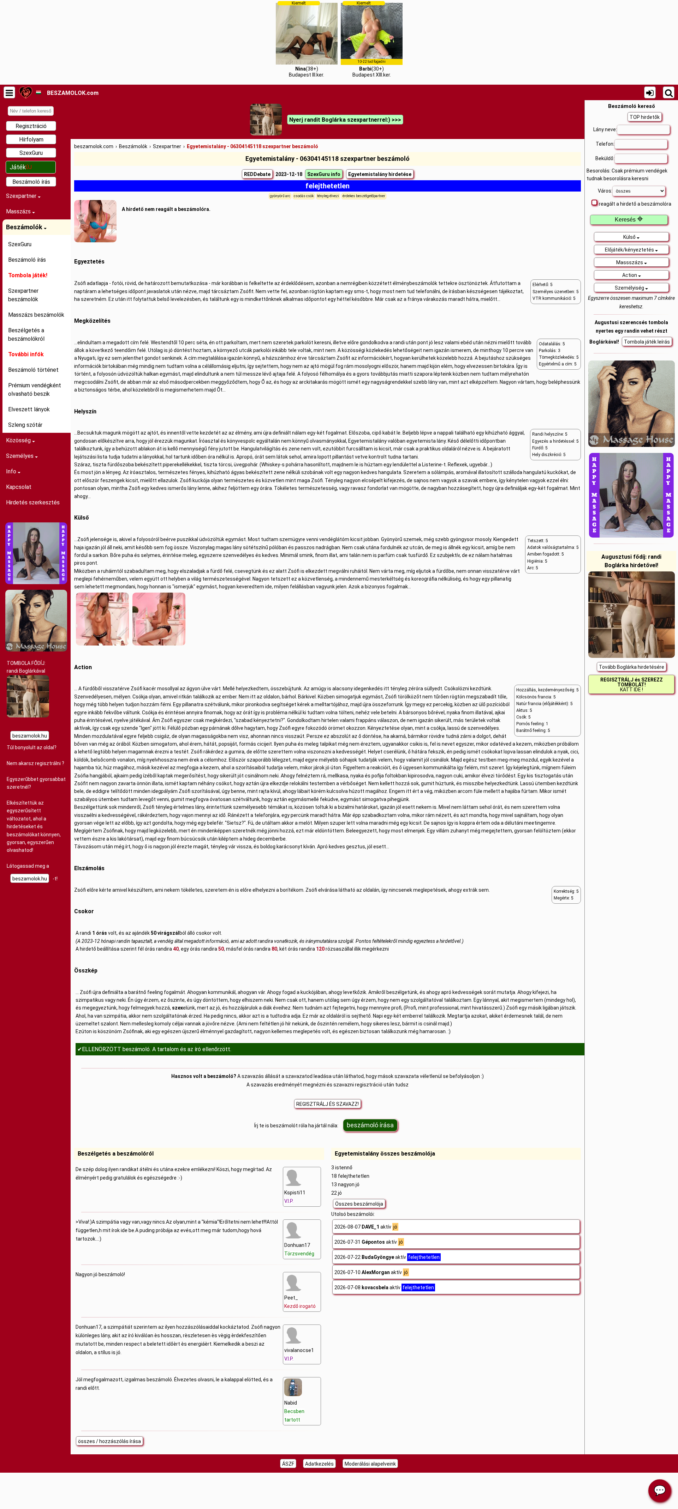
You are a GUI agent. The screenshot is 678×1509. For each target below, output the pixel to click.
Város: (605, 191)
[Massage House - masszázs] (36, 650)
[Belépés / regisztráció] (650, 92)
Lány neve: (605, 129)
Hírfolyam (31, 139)
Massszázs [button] (630, 262)
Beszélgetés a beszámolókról (26, 334)
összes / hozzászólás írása (109, 1441)
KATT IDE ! (631, 684)
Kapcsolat (18, 487)
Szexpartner (22, 196)
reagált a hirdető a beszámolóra (635, 204)
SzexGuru (31, 153)
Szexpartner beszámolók (23, 295)
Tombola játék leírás (647, 342)
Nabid (294, 1411)
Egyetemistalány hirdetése (379, 174)
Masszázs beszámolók (36, 314)
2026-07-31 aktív (368, 1242)
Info (12, 471)
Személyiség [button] (630, 288)
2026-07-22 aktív (387, 1257)
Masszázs (19, 211)
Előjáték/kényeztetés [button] (630, 250)
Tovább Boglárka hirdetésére (631, 667)
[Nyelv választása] (38, 92)
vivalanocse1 (299, 1354)
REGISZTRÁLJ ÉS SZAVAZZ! (327, 1104)
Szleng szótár (25, 425)
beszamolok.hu (29, 736)
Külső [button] (630, 237)
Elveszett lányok (29, 409)
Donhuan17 (299, 1249)
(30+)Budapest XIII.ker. (371, 39)
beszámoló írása (370, 1125)
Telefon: (605, 144)
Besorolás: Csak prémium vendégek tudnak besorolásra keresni (627, 174)
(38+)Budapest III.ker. (306, 39)
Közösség (19, 440)
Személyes (20, 456)
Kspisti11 (294, 1197)
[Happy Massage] (36, 582)
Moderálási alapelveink (370, 1464)
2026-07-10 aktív (371, 1272)
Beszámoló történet (33, 369)
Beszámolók (25, 227)
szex (177, 1008)
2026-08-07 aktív (365, 1227)
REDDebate (257, 174)
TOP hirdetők (645, 117)
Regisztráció (31, 126)
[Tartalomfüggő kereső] (668, 92)
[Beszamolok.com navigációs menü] (9, 92)
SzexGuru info (323, 174)
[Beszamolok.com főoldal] (25, 92)
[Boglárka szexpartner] (28, 716)
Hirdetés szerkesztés (33, 502)
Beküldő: (604, 158)
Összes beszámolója (359, 1204)
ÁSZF (288, 1464)
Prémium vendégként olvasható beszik (34, 389)
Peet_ (300, 1302)
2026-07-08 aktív (384, 1287)
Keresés (629, 219)
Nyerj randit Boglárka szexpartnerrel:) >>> (345, 119)
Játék (21, 167)
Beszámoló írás (31, 181)
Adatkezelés (319, 1464)
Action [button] (630, 275)
